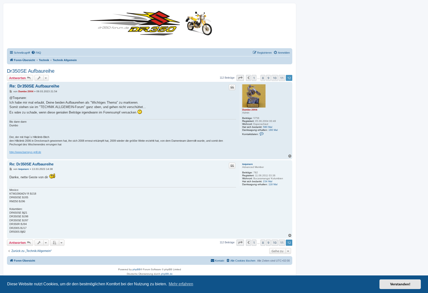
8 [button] (263, 78)
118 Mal (272, 184)
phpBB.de (167, 273)
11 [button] (282, 78)
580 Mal (267, 127)
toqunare (247, 164)
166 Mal (273, 130)
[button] (240, 78)
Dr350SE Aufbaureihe (30, 71)
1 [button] (254, 78)
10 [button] (274, 78)
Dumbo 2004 (249, 109)
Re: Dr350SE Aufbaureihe (34, 86)
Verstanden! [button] (400, 284)
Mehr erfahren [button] (181, 284)
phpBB (136, 269)
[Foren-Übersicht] (152, 22)
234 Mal (267, 181)
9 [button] (268, 78)
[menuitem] (36, 53)
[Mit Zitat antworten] (232, 87)
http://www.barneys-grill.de (25, 152)
